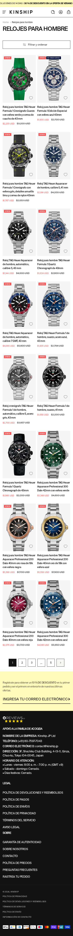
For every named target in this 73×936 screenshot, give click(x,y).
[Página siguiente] (60, 663)
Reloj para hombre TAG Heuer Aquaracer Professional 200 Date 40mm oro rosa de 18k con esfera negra (19, 561)
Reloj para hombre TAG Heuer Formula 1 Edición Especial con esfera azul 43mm (53, 110)
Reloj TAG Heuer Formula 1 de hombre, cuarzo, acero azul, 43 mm (53, 337)
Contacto (10, 856)
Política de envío (12, 912)
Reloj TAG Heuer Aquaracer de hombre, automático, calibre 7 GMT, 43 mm (18, 337)
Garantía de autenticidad (22, 842)
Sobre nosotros (15, 849)
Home (6, 22)
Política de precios (17, 863)
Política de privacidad (19, 813)
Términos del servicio (19, 820)
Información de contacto (17, 917)
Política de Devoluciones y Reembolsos (24, 901)
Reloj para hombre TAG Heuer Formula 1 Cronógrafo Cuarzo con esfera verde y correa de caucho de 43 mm (19, 112)
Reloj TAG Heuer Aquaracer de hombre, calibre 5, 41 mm (52, 185)
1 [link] (12, 663)
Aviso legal (11, 827)
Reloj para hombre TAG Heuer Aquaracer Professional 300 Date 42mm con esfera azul (53, 635)
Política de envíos (16, 806)
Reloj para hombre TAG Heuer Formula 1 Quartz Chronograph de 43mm (53, 264)
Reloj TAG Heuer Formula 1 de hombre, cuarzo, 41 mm (53, 407)
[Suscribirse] (69, 699)
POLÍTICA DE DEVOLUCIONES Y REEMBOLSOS (33, 793)
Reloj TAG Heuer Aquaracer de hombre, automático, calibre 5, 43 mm (18, 264)
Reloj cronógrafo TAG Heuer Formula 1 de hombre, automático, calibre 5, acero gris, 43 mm (18, 411)
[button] (4, 12)
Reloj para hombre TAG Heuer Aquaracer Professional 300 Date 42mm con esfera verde (53, 486)
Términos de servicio (14, 907)
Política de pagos (16, 799)
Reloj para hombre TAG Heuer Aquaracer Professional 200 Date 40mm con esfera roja (19, 635)
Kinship (15, 892)
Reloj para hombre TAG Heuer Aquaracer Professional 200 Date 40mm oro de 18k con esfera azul (53, 561)
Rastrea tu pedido (16, 877)
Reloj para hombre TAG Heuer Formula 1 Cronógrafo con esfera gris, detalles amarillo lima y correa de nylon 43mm (19, 189)
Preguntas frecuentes (20, 870)
